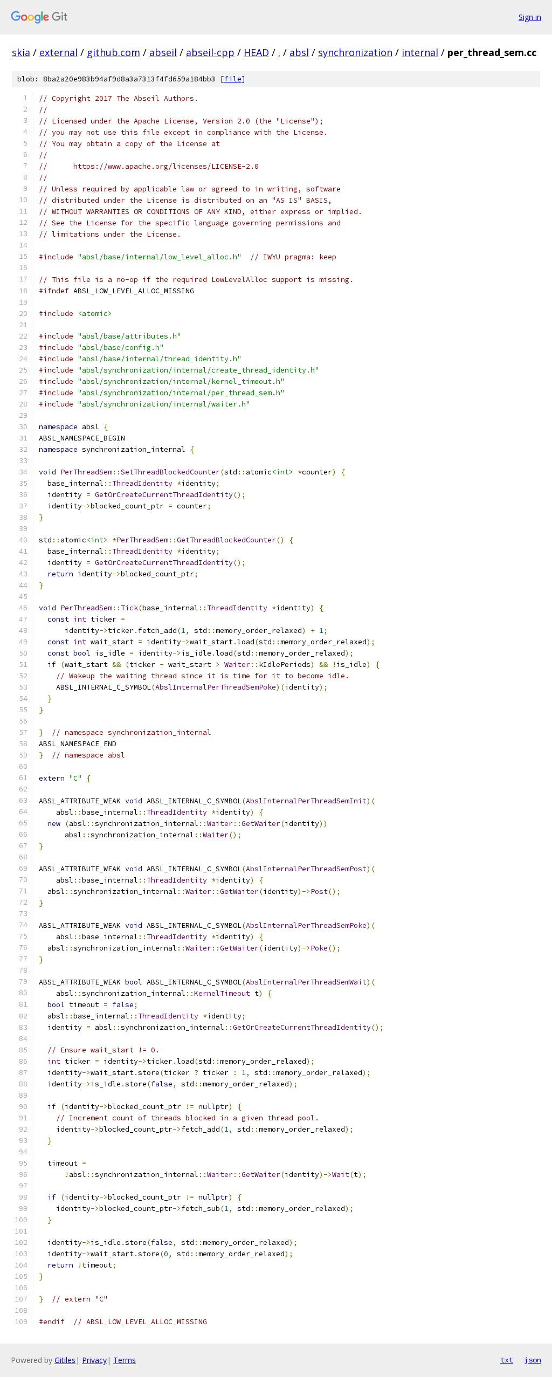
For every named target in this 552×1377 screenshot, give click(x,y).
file (233, 79)
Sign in (530, 17)
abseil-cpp (210, 52)
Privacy (94, 1360)
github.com (113, 52)
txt (506, 1360)
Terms (124, 1360)
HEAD (256, 52)
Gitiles (64, 1360)
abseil (163, 52)
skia (21, 52)
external (58, 52)
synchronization (355, 52)
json (532, 1360)
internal (420, 52)
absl (299, 52)
